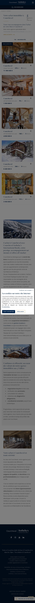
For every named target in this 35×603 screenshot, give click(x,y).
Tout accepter (8, 311)
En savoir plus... (6, 306)
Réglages (20, 311)
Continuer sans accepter (25, 290)
